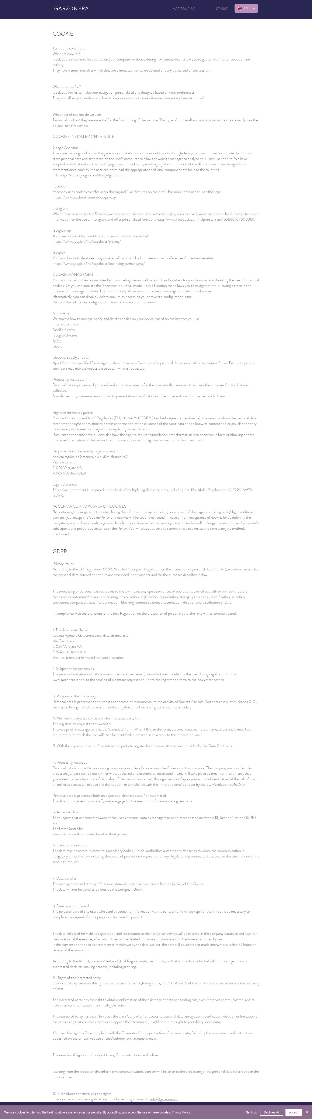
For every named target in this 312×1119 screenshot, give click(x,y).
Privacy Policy (181, 1112)
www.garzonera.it (65, 679)
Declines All (271, 1112)
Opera (57, 346)
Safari (57, 340)
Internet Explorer (66, 324)
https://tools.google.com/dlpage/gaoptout (91, 175)
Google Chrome (65, 335)
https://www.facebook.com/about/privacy (84, 197)
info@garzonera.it (164, 1099)
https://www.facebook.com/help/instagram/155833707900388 (205, 219)
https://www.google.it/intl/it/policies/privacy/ (87, 241)
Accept (293, 1112)
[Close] (306, 1112)
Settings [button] (251, 1112)
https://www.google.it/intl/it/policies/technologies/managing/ (99, 263)
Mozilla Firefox (64, 329)
